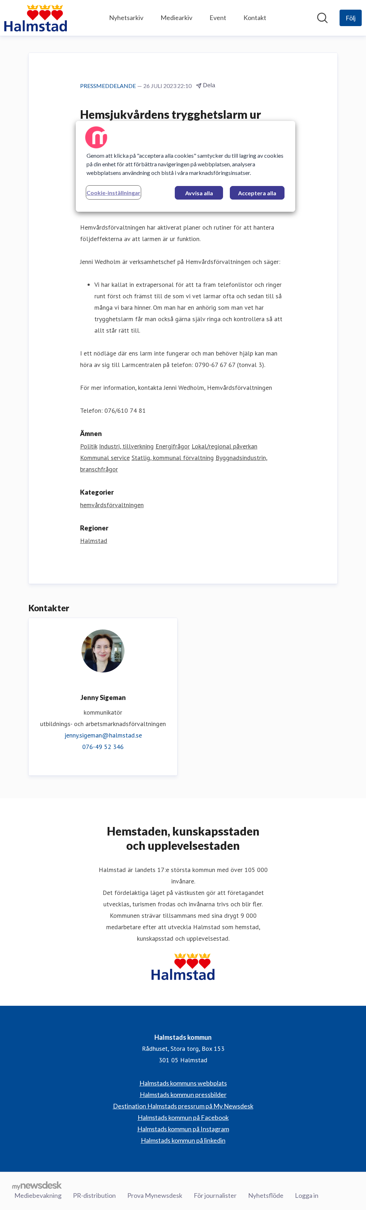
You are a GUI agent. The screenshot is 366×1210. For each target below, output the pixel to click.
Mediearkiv (176, 17)
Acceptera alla (257, 193)
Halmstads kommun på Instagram (183, 1129)
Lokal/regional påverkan (224, 446)
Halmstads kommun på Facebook (183, 1117)
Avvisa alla (199, 193)
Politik (88, 446)
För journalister (215, 1195)
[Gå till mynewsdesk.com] (37, 1185)
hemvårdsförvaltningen (112, 505)
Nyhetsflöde (265, 1195)
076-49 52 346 (103, 747)
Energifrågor (172, 446)
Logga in (306, 1195)
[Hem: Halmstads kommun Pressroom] (35, 17)
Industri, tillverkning (126, 446)
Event (217, 17)
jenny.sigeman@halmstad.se (103, 735)
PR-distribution (94, 1195)
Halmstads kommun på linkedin (183, 1140)
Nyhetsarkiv (126, 17)
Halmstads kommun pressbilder (183, 1094)
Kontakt (254, 17)
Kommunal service (105, 458)
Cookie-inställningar (113, 192)
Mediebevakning (37, 1195)
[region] (185, 166)
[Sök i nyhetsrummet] (322, 18)
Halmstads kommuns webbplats (183, 1083)
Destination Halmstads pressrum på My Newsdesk (183, 1106)
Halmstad (93, 541)
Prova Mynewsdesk (154, 1195)
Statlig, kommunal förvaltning (173, 458)
